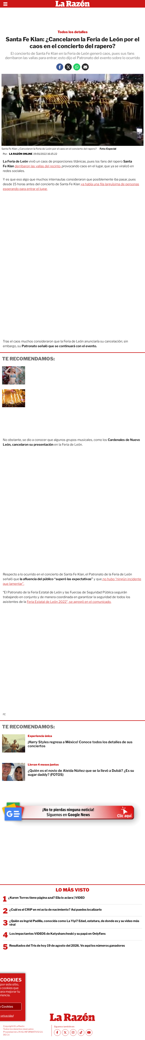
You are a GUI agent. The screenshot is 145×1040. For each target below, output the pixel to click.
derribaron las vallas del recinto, (38, 166)
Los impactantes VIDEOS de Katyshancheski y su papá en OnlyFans (57, 933)
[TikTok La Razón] (81, 1032)
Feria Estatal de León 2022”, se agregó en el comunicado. (69, 602)
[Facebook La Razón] (59, 66)
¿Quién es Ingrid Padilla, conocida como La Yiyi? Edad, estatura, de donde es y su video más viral (74, 922)
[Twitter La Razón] (68, 66)
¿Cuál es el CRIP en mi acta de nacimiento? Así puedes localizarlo (55, 909)
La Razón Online (20, 153)
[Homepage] (73, 3)
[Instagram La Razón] (73, 1032)
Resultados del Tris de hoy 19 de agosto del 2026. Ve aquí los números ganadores (67, 945)
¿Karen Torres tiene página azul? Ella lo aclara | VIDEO (46, 897)
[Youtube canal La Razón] (89, 1032)
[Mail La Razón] (85, 66)
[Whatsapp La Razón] (76, 66)
